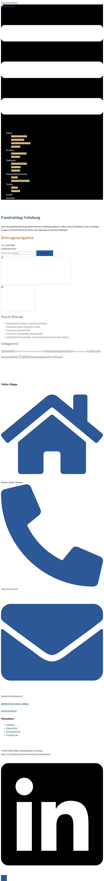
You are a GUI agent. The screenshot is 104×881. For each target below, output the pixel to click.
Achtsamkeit (8, 350)
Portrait (9, 133)
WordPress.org (12, 735)
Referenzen (15, 147)
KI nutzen (10, 150)
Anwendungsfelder (19, 153)
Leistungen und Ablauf (20, 181)
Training (9, 184)
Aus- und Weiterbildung (20, 143)
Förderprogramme (28, 351)
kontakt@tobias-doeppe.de (11, 696)
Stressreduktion (9, 356)
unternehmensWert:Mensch (47, 356)
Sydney (40, 751)
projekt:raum (93, 350)
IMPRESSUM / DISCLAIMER (15, 704)
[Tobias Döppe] (7, 6)
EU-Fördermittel (8, 245)
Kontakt (9, 194)
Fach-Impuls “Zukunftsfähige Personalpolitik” (24, 334)
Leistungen (15, 157)
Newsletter (10, 198)
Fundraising (11, 160)
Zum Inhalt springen (9, 3)
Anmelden (10, 725)
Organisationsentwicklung (16, 174)
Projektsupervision (8, 248)
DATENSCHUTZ (9, 711)
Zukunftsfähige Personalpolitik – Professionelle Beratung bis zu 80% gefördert (37, 337)
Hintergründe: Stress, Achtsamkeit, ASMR (23, 327)
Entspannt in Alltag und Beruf (18, 330)
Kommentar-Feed (13, 732)
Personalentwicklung (80, 351)
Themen (14, 177)
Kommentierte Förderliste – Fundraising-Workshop (26, 323)
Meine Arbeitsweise (19, 136)
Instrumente (16, 167)
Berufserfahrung (17, 140)
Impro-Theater (38, 351)
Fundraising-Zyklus (19, 164)
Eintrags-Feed (11, 728)
